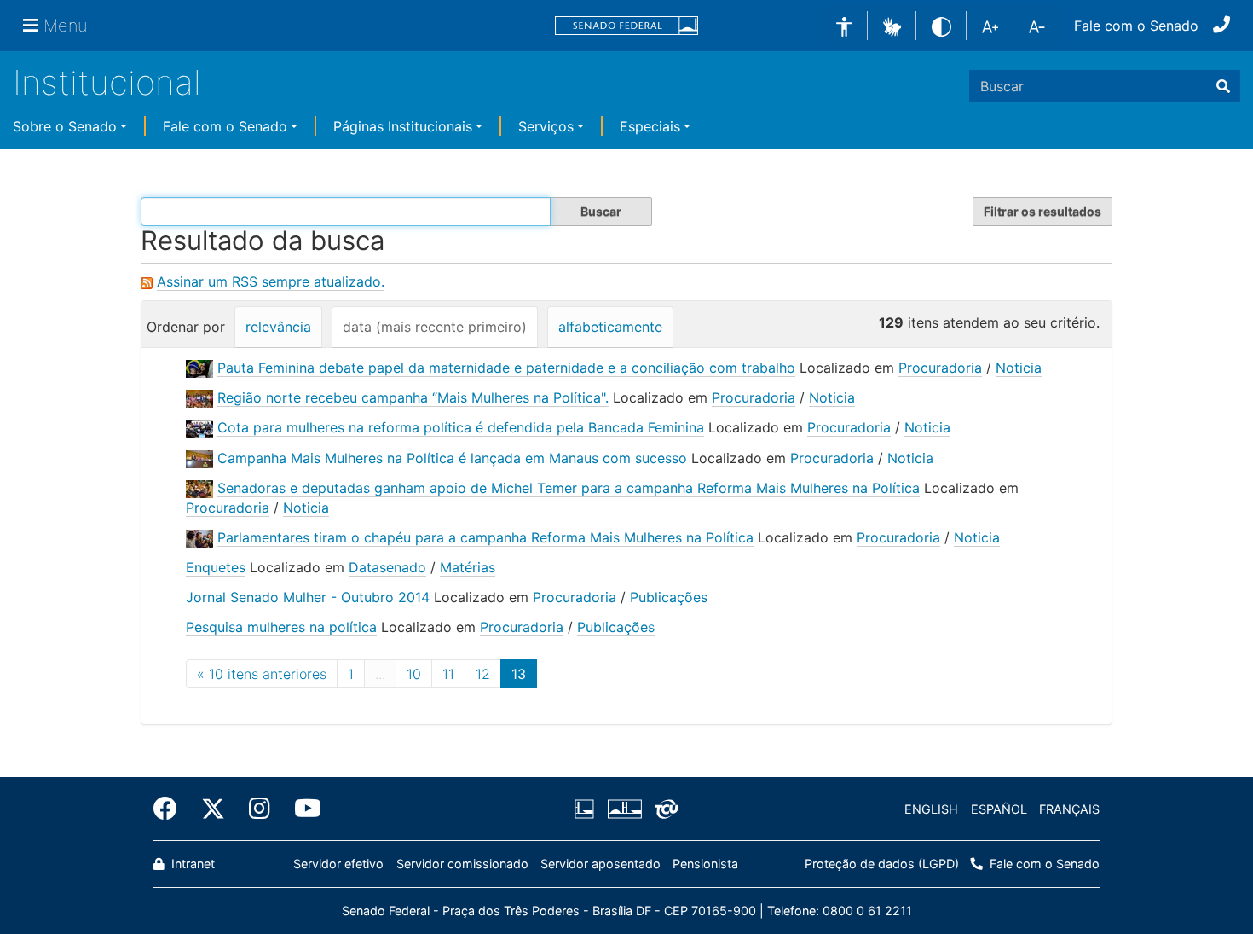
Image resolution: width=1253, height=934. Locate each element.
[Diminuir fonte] (1036, 25)
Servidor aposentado (600, 863)
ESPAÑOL (999, 809)
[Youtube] (301, 809)
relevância (278, 326)
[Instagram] (259, 809)
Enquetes (215, 567)
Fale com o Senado (1136, 25)
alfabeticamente (610, 326)
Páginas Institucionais (402, 126)
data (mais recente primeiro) (435, 326)
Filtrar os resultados (1042, 211)
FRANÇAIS (1069, 809)
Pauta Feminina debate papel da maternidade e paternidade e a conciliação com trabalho (506, 367)
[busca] (1223, 86)
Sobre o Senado (65, 126)
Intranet (191, 863)
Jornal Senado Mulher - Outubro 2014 (308, 597)
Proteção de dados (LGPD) (882, 863)
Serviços (546, 126)
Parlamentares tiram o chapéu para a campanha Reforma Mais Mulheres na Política (485, 537)
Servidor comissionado (462, 863)
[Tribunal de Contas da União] (663, 809)
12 (483, 673)
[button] (892, 24)
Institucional (107, 82)
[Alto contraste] (941, 25)
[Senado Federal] (626, 26)
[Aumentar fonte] (990, 25)
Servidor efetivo (338, 863)
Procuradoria (940, 367)
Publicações (668, 597)
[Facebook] (171, 809)
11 (448, 673)
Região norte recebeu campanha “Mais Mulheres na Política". (413, 397)
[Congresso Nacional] (624, 809)
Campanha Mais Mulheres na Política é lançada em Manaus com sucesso (452, 458)
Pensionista (705, 863)
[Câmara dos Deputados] (587, 809)
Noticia (1019, 367)
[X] (213, 809)
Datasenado (387, 567)
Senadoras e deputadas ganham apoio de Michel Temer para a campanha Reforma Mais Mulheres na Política (568, 487)
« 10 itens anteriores (261, 673)
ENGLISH (931, 809)
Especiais (650, 126)
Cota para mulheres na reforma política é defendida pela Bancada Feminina (460, 427)
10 (414, 673)
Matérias (467, 567)
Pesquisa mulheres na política (281, 626)
